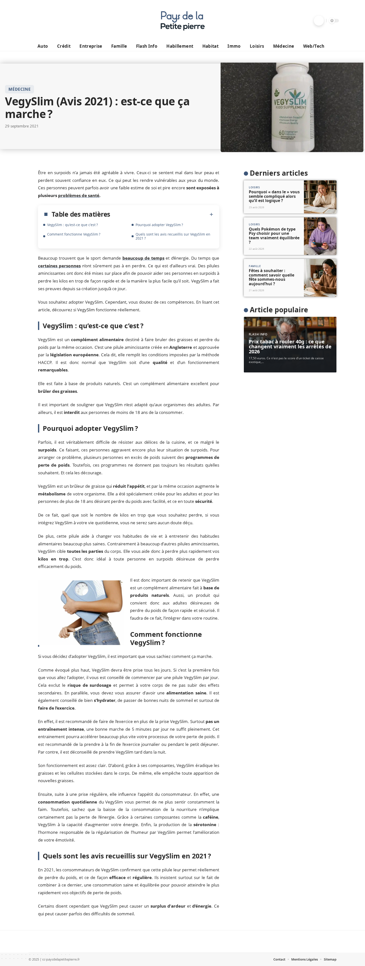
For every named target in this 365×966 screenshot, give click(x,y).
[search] (319, 21)
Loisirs (254, 187)
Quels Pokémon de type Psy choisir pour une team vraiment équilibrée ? (274, 235)
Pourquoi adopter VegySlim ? (159, 224)
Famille (255, 266)
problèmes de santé (78, 195)
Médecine (19, 89)
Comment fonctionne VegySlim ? (73, 234)
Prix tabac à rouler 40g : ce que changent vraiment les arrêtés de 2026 (290, 346)
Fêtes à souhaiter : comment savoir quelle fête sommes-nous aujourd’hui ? (271, 277)
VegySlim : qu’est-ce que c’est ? (72, 224)
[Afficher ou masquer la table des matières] (161, 214)
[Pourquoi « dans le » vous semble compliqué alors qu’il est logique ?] (320, 197)
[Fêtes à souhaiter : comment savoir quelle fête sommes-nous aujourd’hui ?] (320, 277)
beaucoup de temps (143, 258)
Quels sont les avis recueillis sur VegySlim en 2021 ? (173, 236)
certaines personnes (59, 266)
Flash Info (258, 334)
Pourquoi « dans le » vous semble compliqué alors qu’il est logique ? (274, 196)
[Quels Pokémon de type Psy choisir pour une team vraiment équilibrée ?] (320, 236)
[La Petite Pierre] (182, 21)
